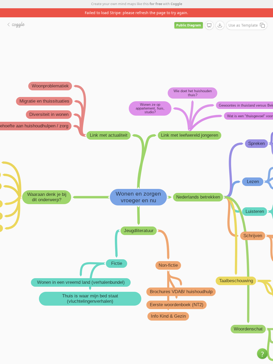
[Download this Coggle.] (220, 25)
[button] (262, 353)
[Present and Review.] (209, 25)
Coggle (176, 4)
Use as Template (243, 25)
